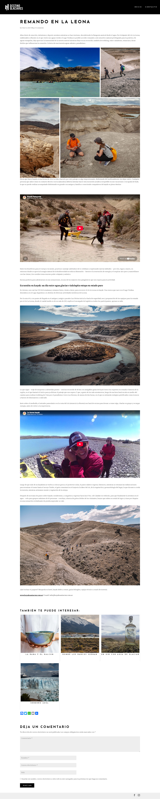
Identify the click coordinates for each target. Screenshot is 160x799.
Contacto (151, 7)
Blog (32, 28)
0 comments (40, 28)
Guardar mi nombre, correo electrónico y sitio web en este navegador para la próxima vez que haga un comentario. (64, 779)
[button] (60, 72)
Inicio (138, 7)
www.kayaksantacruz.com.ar (31, 595)
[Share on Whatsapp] (95, 94)
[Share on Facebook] (93, 94)
